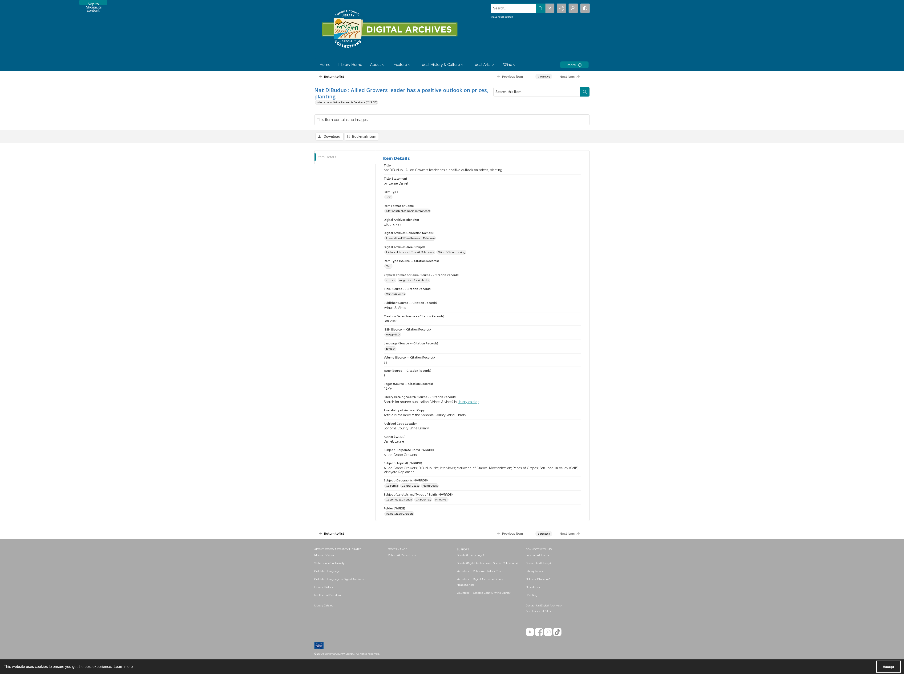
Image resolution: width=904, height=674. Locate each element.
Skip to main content (93, 3)
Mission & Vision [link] (324, 555)
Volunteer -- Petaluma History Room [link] (480, 571)
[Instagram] (548, 632)
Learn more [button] (123, 667)
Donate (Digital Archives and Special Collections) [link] (487, 563)
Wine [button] (507, 64)
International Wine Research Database (410, 238)
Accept (888, 667)
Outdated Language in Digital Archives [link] (338, 579)
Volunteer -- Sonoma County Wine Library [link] (484, 592)
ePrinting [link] (531, 595)
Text (388, 197)
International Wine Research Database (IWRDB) (347, 102)
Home (324, 64)
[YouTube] (530, 632)
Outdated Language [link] (327, 571)
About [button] (375, 64)
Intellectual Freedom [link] (327, 595)
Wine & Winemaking (451, 252)
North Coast (430, 485)
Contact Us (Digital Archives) (543, 605)
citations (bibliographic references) (408, 211)
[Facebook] (539, 632)
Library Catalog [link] (323, 605)
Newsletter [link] (533, 587)
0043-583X (393, 334)
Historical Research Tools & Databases (410, 252)
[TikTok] (557, 632)
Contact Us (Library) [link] (538, 563)
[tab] (345, 157)
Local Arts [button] (481, 64)
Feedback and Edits (538, 611)
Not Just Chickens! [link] (538, 579)
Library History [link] (323, 587)
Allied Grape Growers (399, 513)
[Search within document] (584, 92)
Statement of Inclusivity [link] (329, 563)
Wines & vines (395, 294)
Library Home (350, 64)
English (391, 348)
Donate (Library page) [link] (470, 555)
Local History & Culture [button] (440, 64)
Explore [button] (400, 64)
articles (390, 280)
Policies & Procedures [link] (402, 555)
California (392, 485)
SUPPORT (463, 549)
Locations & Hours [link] (537, 555)
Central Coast (410, 485)
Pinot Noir (441, 499)
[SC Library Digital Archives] (389, 29)
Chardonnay (423, 499)
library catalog (469, 402)
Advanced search (502, 16)
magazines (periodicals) (414, 280)
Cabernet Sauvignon (399, 499)
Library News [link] (534, 571)
